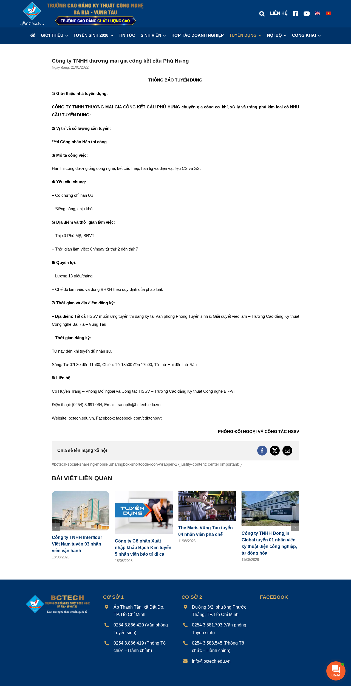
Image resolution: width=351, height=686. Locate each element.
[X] (274, 450)
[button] (262, 14)
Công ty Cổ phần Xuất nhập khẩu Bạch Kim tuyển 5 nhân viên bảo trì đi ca (143, 547)
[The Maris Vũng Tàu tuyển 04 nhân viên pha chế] (207, 493)
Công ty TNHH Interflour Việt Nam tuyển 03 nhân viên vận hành (77, 544)
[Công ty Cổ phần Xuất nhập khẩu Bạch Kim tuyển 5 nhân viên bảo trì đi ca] (144, 493)
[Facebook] (262, 450)
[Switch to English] (317, 14)
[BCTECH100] (58, 595)
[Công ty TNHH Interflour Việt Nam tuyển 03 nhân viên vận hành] (81, 493)
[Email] (287, 450)
